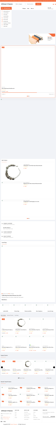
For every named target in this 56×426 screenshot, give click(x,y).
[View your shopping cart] (54, 3)
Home (15, 412)
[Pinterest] (4, 421)
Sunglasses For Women (7, 23)
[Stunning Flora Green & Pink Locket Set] (13, 190)
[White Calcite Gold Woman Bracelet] (7, 340)
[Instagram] (3, 421)
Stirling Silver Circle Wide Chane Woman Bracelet (11, 329)
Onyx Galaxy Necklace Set (13, 395)
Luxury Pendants (5, 12)
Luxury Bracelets (5, 16)
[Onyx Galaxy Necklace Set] (5, 396)
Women (24, 8)
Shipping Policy (26, 415)
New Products (3, 315)
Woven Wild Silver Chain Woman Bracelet (23, 329)
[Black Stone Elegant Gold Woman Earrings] (41, 389)
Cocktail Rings (29, 401)
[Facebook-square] (1, 421)
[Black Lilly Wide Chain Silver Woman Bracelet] (21, 340)
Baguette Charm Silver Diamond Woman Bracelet (38, 347)
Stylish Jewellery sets (6, 11)
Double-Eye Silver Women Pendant (33, 388)
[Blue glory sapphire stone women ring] (5, 403)
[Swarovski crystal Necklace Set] (13, 208)
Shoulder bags (5, 21)
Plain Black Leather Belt (49, 395)
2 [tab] (28, 218)
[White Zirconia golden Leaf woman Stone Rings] (23, 403)
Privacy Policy (26, 412)
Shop (15, 415)
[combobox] (20, 4)
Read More (4, 299)
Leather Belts (5, 26)
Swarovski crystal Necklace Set (29, 201)
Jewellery (3, 87)
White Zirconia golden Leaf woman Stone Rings (35, 402)
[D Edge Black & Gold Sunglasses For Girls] (49, 364)
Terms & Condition (26, 417)
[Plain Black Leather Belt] (41, 396)
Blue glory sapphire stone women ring (15, 402)
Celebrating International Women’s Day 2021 (11, 295)
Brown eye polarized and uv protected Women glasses (34, 165)
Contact (16, 417)
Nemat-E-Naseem (13, 424)
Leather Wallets (5, 24)
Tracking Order (26, 419)
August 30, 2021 (5, 293)
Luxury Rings (5, 14)
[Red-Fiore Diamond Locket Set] (28, 66)
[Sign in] (51, 4)
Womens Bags (5, 19)
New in (32, 8)
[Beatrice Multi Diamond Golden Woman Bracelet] (35, 322)
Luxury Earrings (5, 17)
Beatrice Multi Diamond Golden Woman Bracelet (38, 329)
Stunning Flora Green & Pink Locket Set (31, 183)
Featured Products (10, 315)
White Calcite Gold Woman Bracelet (8, 347)
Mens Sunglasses (27, 164)
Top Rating (16, 315)
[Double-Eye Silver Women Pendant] (23, 389)
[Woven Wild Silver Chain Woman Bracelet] (21, 322)
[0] (52, 3)
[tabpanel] (28, 71)
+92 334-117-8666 (6, 418)
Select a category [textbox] (19, 4)
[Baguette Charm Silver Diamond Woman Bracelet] (35, 340)
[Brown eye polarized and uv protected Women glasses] (13, 172)
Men (28, 8)
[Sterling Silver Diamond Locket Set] (41, 403)
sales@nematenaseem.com (6, 417)
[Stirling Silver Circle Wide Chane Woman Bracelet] (7, 322)
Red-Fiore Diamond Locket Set (7, 88)
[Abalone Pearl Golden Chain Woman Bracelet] (48, 338)
